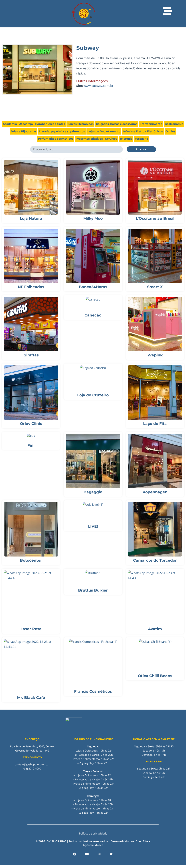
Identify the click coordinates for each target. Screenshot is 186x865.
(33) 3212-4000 (32, 768)
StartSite (142, 841)
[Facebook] (75, 854)
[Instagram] (99, 854)
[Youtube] (87, 854)
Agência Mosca (93, 845)
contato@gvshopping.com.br (32, 764)
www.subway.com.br (98, 86)
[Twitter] (111, 854)
